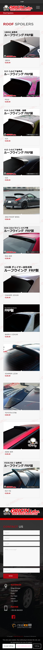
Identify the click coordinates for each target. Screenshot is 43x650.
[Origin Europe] (17, 7)
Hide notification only (24, 646)
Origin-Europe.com (18, 636)
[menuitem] (22, 1)
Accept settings (9, 646)
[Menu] (37, 7)
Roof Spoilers (8, 13)
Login (22, 1)
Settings (37, 646)
